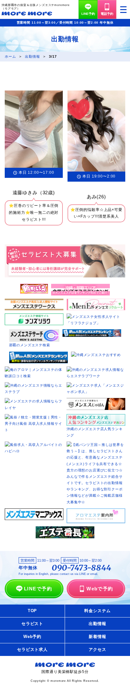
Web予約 (32, 636)
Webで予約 (99, 588)
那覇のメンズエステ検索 (29, 345)
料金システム (97, 610)
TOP (32, 610)
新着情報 (97, 636)
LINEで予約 (38, 588)
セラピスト (32, 623)
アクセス (97, 649)
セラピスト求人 (32, 649)
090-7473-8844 (81, 568)
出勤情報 (97, 623)
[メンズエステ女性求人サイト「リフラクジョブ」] (96, 317)
